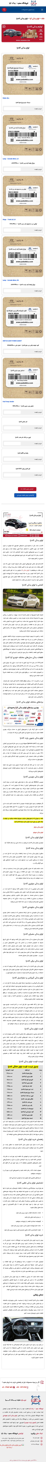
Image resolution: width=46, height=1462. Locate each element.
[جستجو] (4, 9)
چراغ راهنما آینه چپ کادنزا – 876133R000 (23, 163)
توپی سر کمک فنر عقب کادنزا (23, 437)
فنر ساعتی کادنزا (23, 422)
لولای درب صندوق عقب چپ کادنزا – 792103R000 (23, 224)
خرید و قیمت (38, 109)
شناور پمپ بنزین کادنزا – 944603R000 (23, 406)
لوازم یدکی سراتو (38, 827)
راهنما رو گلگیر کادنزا (23, 453)
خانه (42, 18)
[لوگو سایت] (33, 3)
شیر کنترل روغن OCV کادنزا (23, 469)
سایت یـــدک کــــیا (15, 1400)
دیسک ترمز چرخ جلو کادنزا (23, 103)
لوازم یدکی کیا (34, 18)
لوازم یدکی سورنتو (38, 832)
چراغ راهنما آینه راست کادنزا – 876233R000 (23, 285)
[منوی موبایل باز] (42, 9)
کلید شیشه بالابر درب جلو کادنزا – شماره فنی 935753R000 (23, 345)
